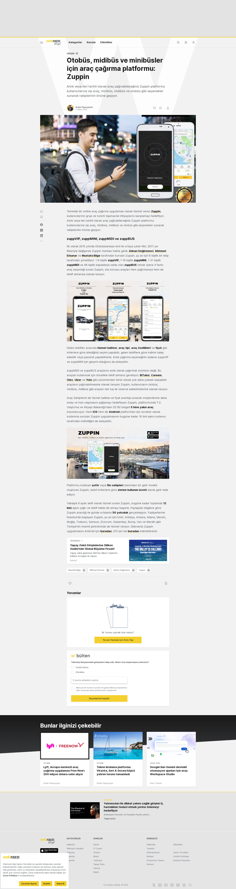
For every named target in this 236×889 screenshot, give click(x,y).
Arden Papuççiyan (51, 783)
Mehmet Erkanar (97, 570)
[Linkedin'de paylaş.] (41, 235)
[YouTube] (165, 884)
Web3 (96, 872)
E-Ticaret (97, 848)
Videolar (71, 852)
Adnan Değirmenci (141, 251)
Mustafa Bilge (91, 255)
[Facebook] (183, 884)
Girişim (70, 53)
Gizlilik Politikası (181, 856)
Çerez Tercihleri (180, 852)
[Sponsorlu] (148, 550)
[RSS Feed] (189, 884)
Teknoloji (97, 860)
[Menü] (41, 43)
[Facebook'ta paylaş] (41, 224)
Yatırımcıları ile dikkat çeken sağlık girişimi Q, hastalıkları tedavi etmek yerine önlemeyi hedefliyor (133, 807)
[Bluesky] (177, 884)
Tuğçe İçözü (109, 818)
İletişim (150, 864)
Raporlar (71, 860)
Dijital (96, 844)
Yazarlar (150, 848)
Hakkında (151, 844)
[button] (118, 311)
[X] (153, 884)
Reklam (150, 856)
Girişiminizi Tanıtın (155, 860)
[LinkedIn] (159, 884)
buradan (106, 531)
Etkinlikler (106, 42)
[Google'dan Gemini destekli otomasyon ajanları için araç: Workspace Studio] (171, 745)
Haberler (71, 844)
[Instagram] (171, 884)
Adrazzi (73, 560)
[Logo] (53, 42)
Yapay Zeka (155, 763)
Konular (91, 42)
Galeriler (71, 856)
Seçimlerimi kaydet (99, 698)
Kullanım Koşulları (181, 860)
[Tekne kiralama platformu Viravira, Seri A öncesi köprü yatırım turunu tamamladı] (118, 745)
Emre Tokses (156, 783)
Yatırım (46, 763)
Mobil (96, 856)
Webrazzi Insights (75, 848)
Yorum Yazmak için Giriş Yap (118, 640)
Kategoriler (75, 42)
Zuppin (142, 570)
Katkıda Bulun (153, 852)
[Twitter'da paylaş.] (41, 230)
